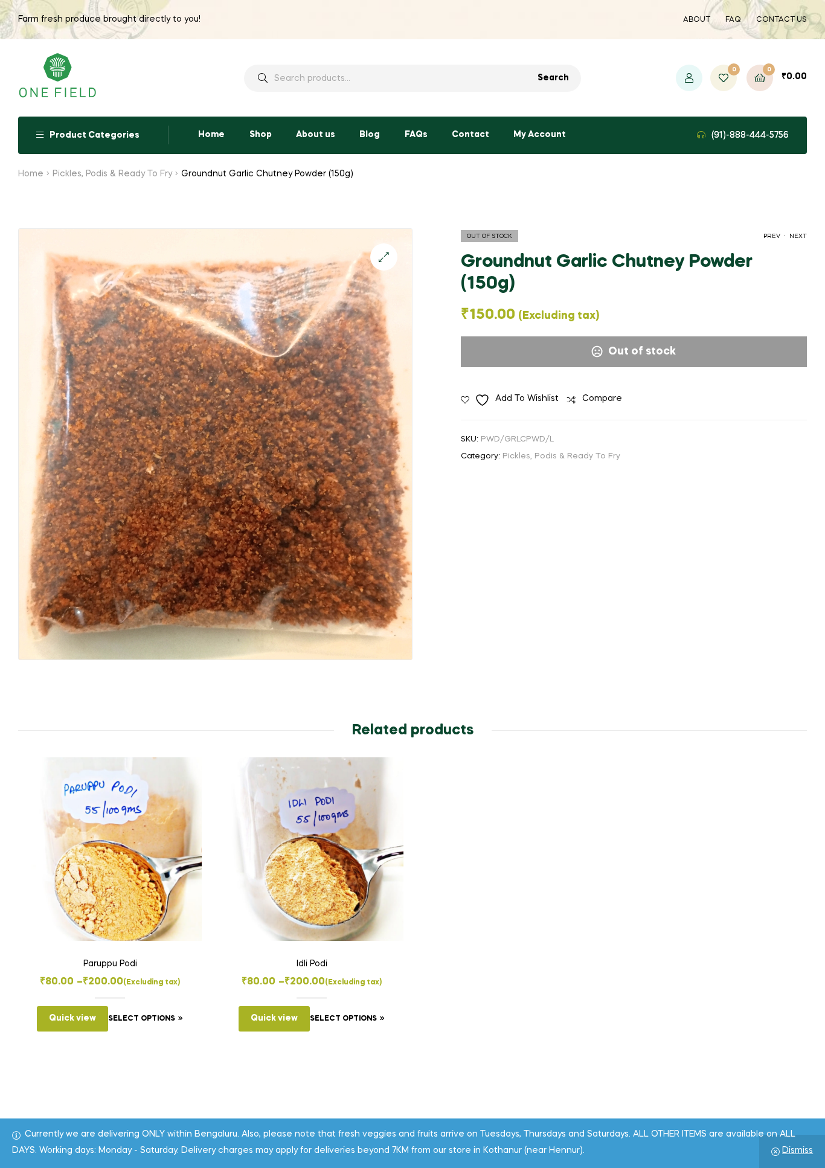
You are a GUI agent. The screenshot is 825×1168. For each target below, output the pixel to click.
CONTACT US (781, 20)
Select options (141, 1018)
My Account (539, 134)
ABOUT (696, 20)
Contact (470, 134)
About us (315, 134)
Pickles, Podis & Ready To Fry (112, 174)
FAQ (733, 20)
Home (211, 134)
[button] (383, 257)
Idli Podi (312, 964)
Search (553, 78)
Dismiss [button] (797, 1150)
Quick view (72, 1018)
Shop (260, 134)
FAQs (416, 134)
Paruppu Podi (110, 964)
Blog (369, 134)
